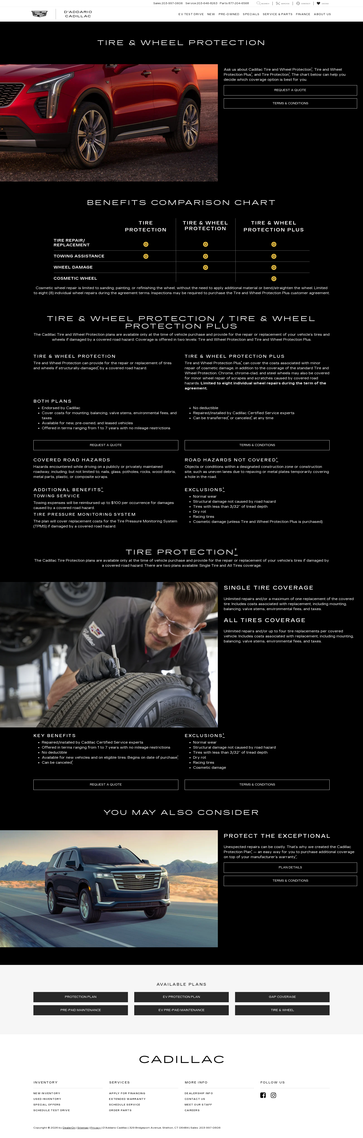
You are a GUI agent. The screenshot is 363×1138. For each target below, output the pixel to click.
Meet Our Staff (198, 1104)
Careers (192, 1110)
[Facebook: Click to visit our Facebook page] (265, 1095)
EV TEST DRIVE (191, 14)
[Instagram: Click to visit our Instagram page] (275, 1095)
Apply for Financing (127, 1093)
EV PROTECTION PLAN (181, 997)
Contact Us (195, 1099)
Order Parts (120, 1110)
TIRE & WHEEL (282, 1010)
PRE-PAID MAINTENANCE (80, 1010)
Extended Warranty (127, 1099)
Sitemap (82, 1127)
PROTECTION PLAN (80, 997)
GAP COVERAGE (282, 997)
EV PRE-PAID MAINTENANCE (182, 1010)
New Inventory (46, 1093)
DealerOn (69, 1127)
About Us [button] (322, 14)
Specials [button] (251, 14)
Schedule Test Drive (51, 1110)
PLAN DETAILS (290, 867)
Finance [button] (303, 14)
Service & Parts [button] (278, 14)
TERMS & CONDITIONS (290, 103)
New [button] (211, 14)
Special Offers (47, 1104)
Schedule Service (124, 1104)
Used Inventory (47, 1099)
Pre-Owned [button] (229, 14)
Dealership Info (199, 1093)
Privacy (95, 1127)
